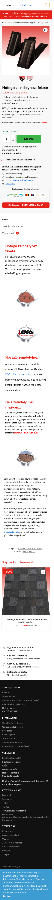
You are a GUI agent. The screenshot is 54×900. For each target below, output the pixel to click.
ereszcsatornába (11, 532)
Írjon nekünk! (8, 696)
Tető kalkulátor (9, 738)
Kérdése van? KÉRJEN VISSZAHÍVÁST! (26, 205)
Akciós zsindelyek (10, 835)
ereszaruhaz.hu (41, 817)
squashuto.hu (9, 820)
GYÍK (4, 765)
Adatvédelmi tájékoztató (13, 704)
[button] (47, 5)
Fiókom (5, 692)
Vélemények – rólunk (12, 742)
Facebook (6, 795)
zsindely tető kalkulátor (22, 180)
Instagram (7, 799)
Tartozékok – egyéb (11, 866)
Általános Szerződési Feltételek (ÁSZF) (20, 700)
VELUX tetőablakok (11, 846)
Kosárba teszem (29, 140)
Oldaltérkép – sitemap (12, 723)
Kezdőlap (6, 22)
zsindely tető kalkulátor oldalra (34, 16)
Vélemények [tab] (10, 233)
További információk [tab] (12, 226)
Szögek (5, 854)
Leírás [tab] (5, 219)
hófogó (32, 551)
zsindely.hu (26, 5)
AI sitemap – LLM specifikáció (16, 746)
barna (16, 374)
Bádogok (6, 850)
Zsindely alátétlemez (12, 842)
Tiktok (5, 803)
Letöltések (7, 730)
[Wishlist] (43, 572)
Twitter (5, 806)
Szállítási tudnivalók (11, 758)
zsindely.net (8, 817)
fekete (25, 551)
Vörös (8, 374)
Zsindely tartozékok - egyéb (24, 22)
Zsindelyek (7, 831)
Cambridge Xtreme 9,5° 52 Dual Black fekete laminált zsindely (26, 620)
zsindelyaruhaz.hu (24, 817)
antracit (25, 374)
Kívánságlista (8, 734)
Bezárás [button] (7, 896)
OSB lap (6, 838)
